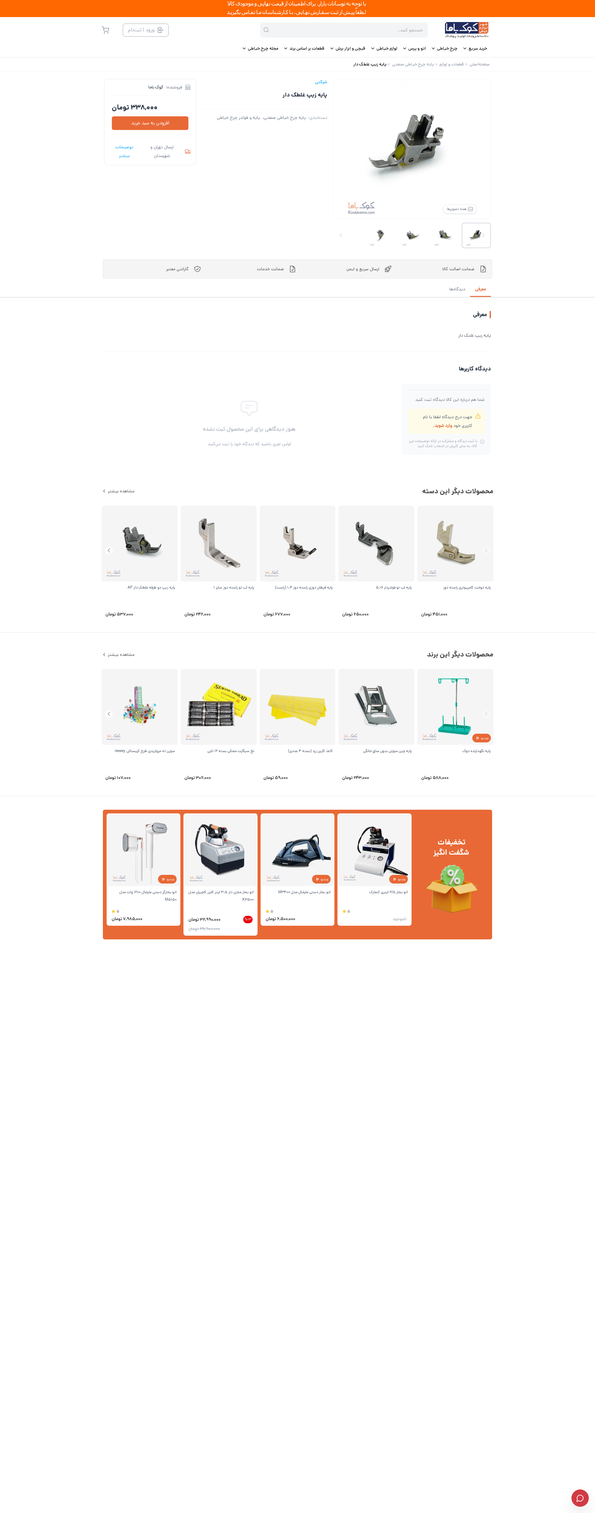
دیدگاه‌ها (457, 289)
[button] (109, 550)
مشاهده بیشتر (121, 491)
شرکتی (321, 82)
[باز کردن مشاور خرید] (580, 1498)
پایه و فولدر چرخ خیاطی (238, 117)
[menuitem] (474, 48)
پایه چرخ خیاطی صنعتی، (284, 117)
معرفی (480, 289)
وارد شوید (443, 426)
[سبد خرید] (105, 30)
